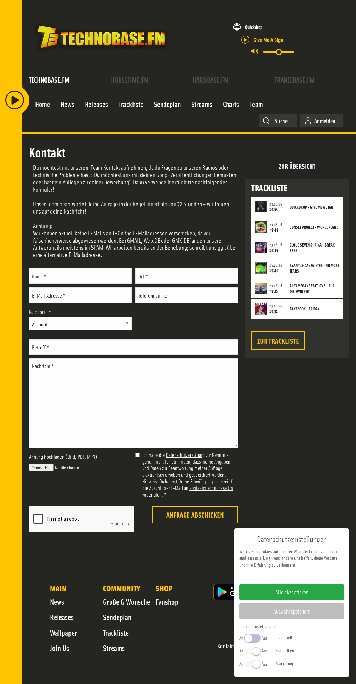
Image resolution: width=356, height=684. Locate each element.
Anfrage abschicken (195, 514)
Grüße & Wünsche (126, 601)
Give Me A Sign (268, 39)
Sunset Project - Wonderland (314, 227)
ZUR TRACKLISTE (278, 340)
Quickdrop (253, 27)
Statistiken (285, 650)
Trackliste (116, 632)
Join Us (59, 647)
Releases (62, 617)
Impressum (270, 576)
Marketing (284, 663)
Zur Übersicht (297, 165)
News (57, 601)
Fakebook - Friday (304, 308)
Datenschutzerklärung (185, 454)
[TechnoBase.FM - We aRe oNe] (100, 53)
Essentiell (284, 637)
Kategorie (40, 311)
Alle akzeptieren (291, 592)
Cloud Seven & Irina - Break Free (312, 247)
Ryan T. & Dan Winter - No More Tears (314, 268)
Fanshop (167, 601)
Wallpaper (63, 632)
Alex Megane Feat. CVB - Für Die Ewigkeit (312, 288)
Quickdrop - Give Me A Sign (311, 207)
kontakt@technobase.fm (211, 487)
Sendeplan (117, 617)
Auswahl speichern (291, 611)
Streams (114, 647)
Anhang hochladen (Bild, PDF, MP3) (63, 456)
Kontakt (225, 646)
